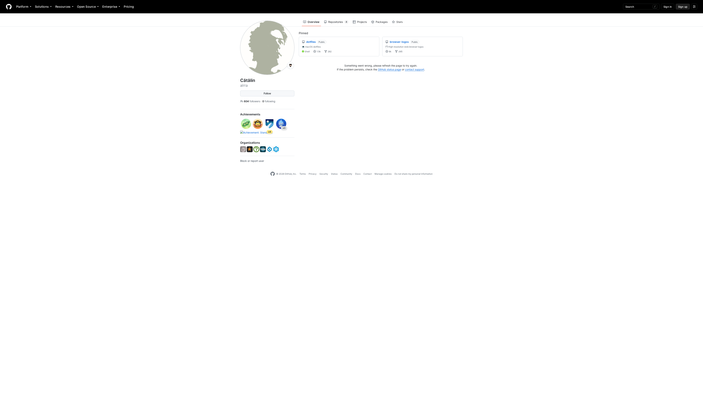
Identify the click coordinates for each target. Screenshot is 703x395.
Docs (357, 173)
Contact (367, 173)
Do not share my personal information (414, 173)
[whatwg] (256, 149)
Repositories (337, 21)
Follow (267, 93)
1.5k (318, 51)
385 (400, 51)
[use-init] (269, 149)
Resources (62, 6)
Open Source (86, 6)
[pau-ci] (276, 149)
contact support (414, 69)
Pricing (129, 6)
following (268, 101)
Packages (382, 21)
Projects (362, 21)
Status (334, 173)
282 (329, 51)
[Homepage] (9, 7)
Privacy (313, 173)
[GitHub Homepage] (272, 174)
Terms (303, 173)
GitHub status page (389, 69)
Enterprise (109, 6)
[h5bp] (250, 149)
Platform (22, 6)
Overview (313, 21)
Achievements (250, 114)
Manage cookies (383, 173)
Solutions (42, 6)
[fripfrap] (263, 149)
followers (252, 101)
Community (346, 173)
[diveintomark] (243, 149)
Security (323, 173)
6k (389, 51)
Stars (399, 21)
